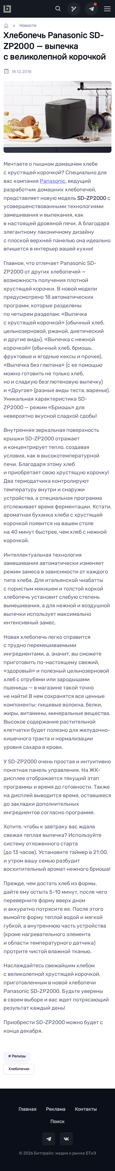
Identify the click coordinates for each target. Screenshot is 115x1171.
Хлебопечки (19, 1069)
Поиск (57, 1121)
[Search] (58, 8)
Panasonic (52, 181)
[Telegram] (91, 8)
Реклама (55, 1109)
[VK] (66, 1138)
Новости (28, 25)
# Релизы (17, 1056)
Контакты (86, 1109)
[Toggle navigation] (107, 9)
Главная (28, 1109)
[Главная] (6, 25)
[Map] (73, 8)
